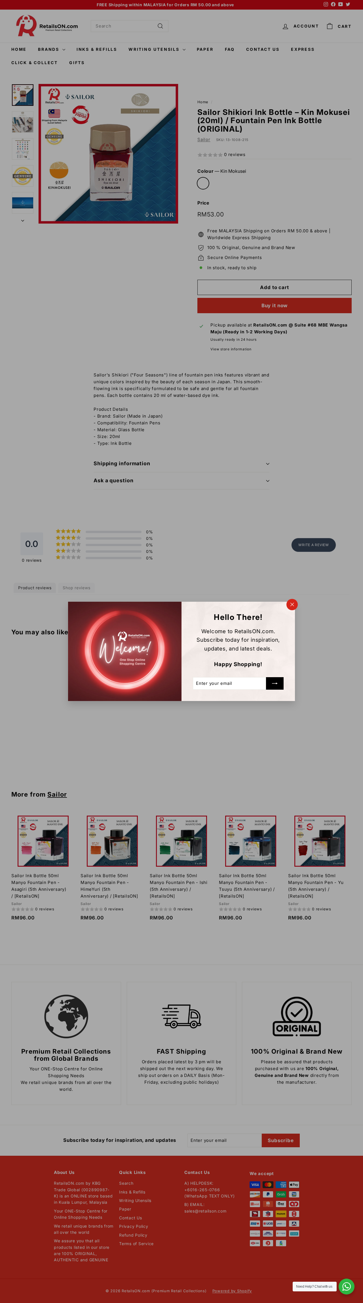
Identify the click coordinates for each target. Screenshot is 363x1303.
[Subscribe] (275, 683)
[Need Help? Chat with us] (346, 1286)
